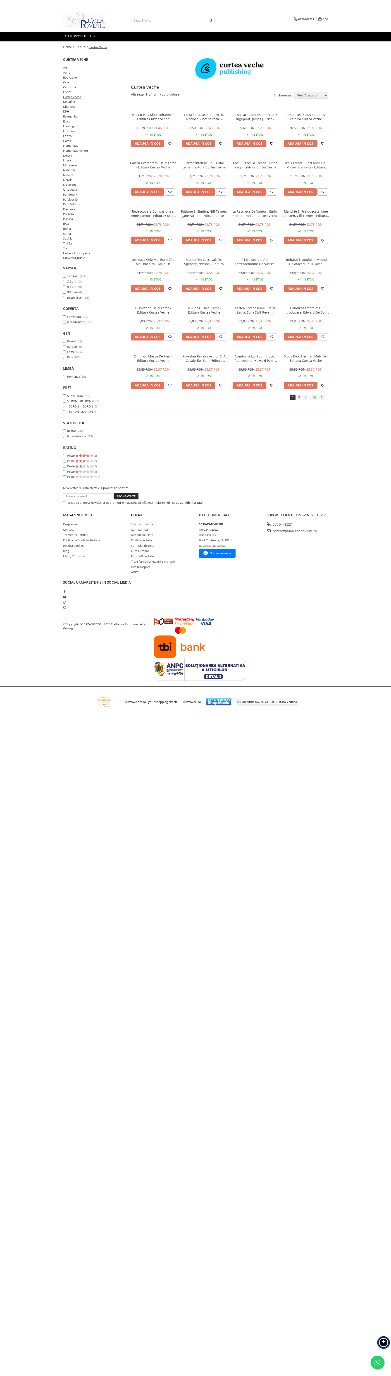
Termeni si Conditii (75, 535)
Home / (69, 47)
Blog (66, 551)
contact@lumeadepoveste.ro (294, 531)
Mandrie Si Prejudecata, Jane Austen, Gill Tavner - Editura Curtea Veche (306, 213)
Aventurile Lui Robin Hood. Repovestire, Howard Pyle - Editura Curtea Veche (255, 358)
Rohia (67, 229)
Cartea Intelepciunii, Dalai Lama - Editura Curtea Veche (204, 165)
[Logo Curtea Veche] (229, 68)
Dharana (69, 107)
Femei (71, 352)
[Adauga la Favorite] (170, 143)
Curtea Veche (72, 97)
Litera (67, 160)
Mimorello (70, 165)
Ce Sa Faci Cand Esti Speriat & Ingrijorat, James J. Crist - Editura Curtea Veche (255, 117)
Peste (71, 455)
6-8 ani (71, 287)
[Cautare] (211, 20)
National (69, 170)
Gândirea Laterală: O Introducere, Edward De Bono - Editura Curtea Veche (306, 310)
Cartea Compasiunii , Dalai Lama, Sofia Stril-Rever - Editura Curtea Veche (255, 310)
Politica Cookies (73, 546)
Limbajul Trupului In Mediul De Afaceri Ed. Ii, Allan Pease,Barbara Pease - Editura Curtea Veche (306, 261)
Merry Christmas (74, 556)
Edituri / (82, 47)
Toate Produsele (78, 36)
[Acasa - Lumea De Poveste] (85, 20)
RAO (66, 224)
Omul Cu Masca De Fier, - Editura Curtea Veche (153, 358)
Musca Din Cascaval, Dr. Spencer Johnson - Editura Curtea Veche (204, 261)
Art (65, 67)
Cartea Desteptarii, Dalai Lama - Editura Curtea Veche (153, 165)
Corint (67, 92)
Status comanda (142, 524)
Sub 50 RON (75, 396)
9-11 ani (72, 292)
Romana (73, 376)
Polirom (68, 214)
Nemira (68, 175)
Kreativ (68, 155)
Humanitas (70, 146)
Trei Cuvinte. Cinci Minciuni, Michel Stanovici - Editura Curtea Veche (305, 165)
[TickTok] (64, 602)
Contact (68, 529)
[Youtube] (64, 597)
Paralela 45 (70, 199)
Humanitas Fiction (75, 151)
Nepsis (67, 180)
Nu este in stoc (77, 436)
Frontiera (69, 131)
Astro (66, 72)
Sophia (67, 238)
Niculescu (69, 185)
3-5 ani (71, 281)
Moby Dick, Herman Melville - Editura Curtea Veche (306, 358)
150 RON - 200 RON (80, 412)
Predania (69, 209)
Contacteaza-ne (220, 553)
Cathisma (69, 87)
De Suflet (69, 102)
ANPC (135, 572)
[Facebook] (64, 591)
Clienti (137, 515)
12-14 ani (73, 276)
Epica (66, 121)
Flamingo (69, 126)
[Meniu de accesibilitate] (383, 1342)
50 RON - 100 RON (79, 401)
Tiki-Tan (68, 243)
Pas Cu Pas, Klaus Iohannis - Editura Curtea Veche (153, 117)
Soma (67, 234)
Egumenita (70, 116)
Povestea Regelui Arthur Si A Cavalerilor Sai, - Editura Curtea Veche (204, 358)
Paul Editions (72, 204)
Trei (65, 248)
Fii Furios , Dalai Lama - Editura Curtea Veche (204, 310)
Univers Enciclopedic (77, 253)
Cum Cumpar (140, 529)
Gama (67, 141)
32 (315, 397)
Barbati (72, 347)
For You (68, 136)
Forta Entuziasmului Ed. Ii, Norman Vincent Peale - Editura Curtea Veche (204, 117)
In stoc (71, 431)
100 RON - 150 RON (80, 406)
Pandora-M (70, 194)
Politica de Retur (142, 540)
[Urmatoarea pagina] (321, 397)
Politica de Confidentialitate (184, 503)
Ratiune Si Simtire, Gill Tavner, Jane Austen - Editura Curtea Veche (204, 213)
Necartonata (75, 322)
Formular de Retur (143, 546)
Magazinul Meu (77, 515)
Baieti (71, 341)
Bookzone (70, 77)
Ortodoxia (70, 189)
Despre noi (70, 524)
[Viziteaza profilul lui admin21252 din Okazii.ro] (104, 702)
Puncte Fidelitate (142, 556)
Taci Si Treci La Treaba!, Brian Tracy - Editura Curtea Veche (255, 165)
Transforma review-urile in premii (153, 561)
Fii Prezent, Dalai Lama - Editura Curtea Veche (153, 310)
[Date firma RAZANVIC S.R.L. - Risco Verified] (267, 702)
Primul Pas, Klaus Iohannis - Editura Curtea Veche (306, 117)
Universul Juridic (74, 258)
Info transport (140, 567)
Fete (70, 357)
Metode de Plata (142, 535)
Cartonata (74, 317)
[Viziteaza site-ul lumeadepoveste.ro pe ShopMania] (218, 701)
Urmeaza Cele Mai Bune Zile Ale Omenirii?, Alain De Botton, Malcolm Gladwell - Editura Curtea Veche (153, 261)
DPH (66, 111)
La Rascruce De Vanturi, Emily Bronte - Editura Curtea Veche (255, 213)
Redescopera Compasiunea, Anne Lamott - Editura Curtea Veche (153, 213)
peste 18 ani (75, 297)
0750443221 (282, 524)
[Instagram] (64, 607)
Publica (68, 219)
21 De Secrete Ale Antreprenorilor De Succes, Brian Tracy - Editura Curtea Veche (255, 261)
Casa (66, 82)
